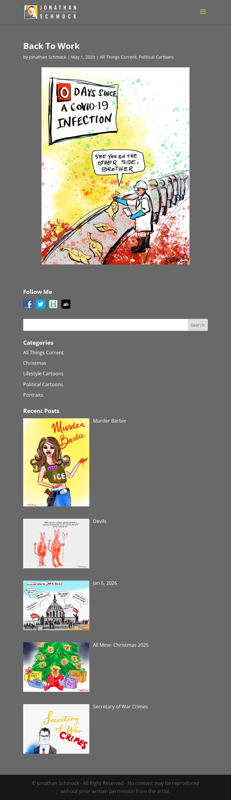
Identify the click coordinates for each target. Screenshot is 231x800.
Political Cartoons (156, 57)
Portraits (33, 395)
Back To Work (51, 45)
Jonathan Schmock (47, 57)
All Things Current (118, 57)
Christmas (34, 363)
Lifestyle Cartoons (43, 373)
